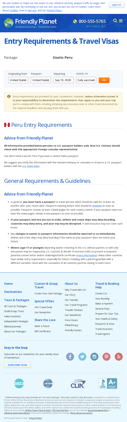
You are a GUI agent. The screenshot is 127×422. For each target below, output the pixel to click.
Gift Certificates (43, 331)
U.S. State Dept (30, 166)
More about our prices (81, 413)
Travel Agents (102, 334)
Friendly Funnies (73, 330)
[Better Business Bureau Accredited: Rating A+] (108, 383)
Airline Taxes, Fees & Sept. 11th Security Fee (46, 410)
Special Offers (44, 301)
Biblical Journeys (12, 326)
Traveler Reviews (74, 310)
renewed (97, 205)
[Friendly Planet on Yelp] (119, 355)
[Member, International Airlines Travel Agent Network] (49, 383)
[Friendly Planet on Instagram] (94, 355)
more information (87, 255)
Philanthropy (71, 325)
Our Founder (71, 300)
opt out (32, 10)
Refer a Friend (42, 326)
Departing (59, 73)
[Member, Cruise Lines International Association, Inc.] (78, 383)
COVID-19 (82, 73)
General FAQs (102, 309)
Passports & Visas (104, 324)
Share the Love (45, 320)
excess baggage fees (98, 410)
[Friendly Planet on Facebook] (70, 355)
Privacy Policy (54, 10)
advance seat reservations (17, 413)
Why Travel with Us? (75, 290)
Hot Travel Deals (43, 307)
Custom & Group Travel (46, 285)
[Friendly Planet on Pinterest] (106, 355)
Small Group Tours (14, 311)
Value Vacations (12, 316)
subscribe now (17, 364)
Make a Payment (104, 303)
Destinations (13, 292)
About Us (71, 284)
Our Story (70, 295)
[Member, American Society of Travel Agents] (19, 383)
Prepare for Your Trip (106, 314)
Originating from (17, 73)
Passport (36, 73)
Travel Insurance (104, 329)
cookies (14, 10)
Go (104, 80)
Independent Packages (16, 321)
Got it (116, 4)
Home (8, 284)
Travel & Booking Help (107, 285)
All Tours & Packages (15, 306)
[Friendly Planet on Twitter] (82, 355)
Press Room (71, 320)
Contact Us (101, 293)
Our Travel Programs (76, 305)
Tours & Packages (16, 300)
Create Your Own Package (48, 293)
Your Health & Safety (106, 319)
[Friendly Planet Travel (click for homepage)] (30, 23)
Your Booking (102, 298)
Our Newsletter (43, 312)
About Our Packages (15, 331)
